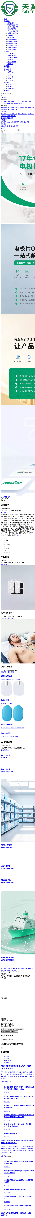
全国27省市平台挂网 (9, 1135)
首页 (5, 19)
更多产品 (3, 618)
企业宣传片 (5, 512)
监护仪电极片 (13, 43)
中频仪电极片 (13, 41)
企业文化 (10, 74)
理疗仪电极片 (13, 47)
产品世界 (7, 21)
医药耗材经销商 (12, 57)
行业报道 (10, 86)
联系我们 (7, 90)
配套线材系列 (13, 35)
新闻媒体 (7, 82)
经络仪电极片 (13, 45)
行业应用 (7, 51)
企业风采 (10, 80)
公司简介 (10, 72)
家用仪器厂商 (11, 55)
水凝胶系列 (12, 29)
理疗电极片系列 (13, 25)
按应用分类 (10, 37)
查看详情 (4, 1187)
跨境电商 (10, 64)
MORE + (19, 535)
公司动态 (10, 84)
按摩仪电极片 (13, 39)
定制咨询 (10, 618)
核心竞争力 (7, 68)
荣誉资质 (10, 78)
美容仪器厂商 (11, 60)
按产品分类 (10, 23)
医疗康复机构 (11, 62)
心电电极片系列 (13, 31)
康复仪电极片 (13, 49)
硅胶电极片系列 (13, 27)
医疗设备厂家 (11, 53)
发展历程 (10, 76)
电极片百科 (10, 88)
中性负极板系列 (13, 33)
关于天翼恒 (7, 70)
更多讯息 (7, 1168)
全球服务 (7, 66)
